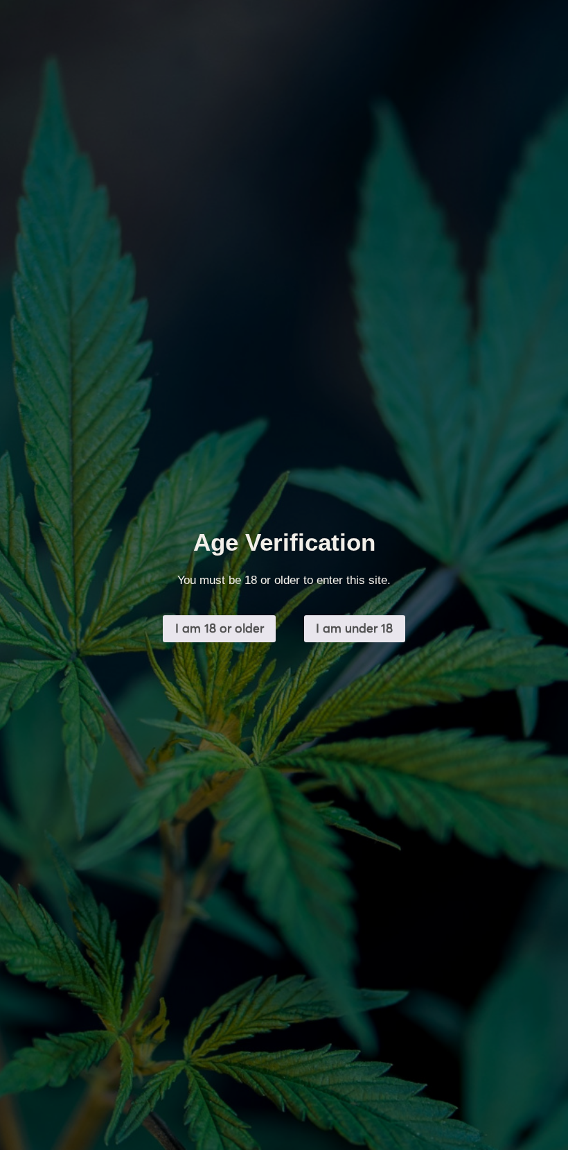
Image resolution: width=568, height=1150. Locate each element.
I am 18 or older (219, 628)
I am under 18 (354, 628)
